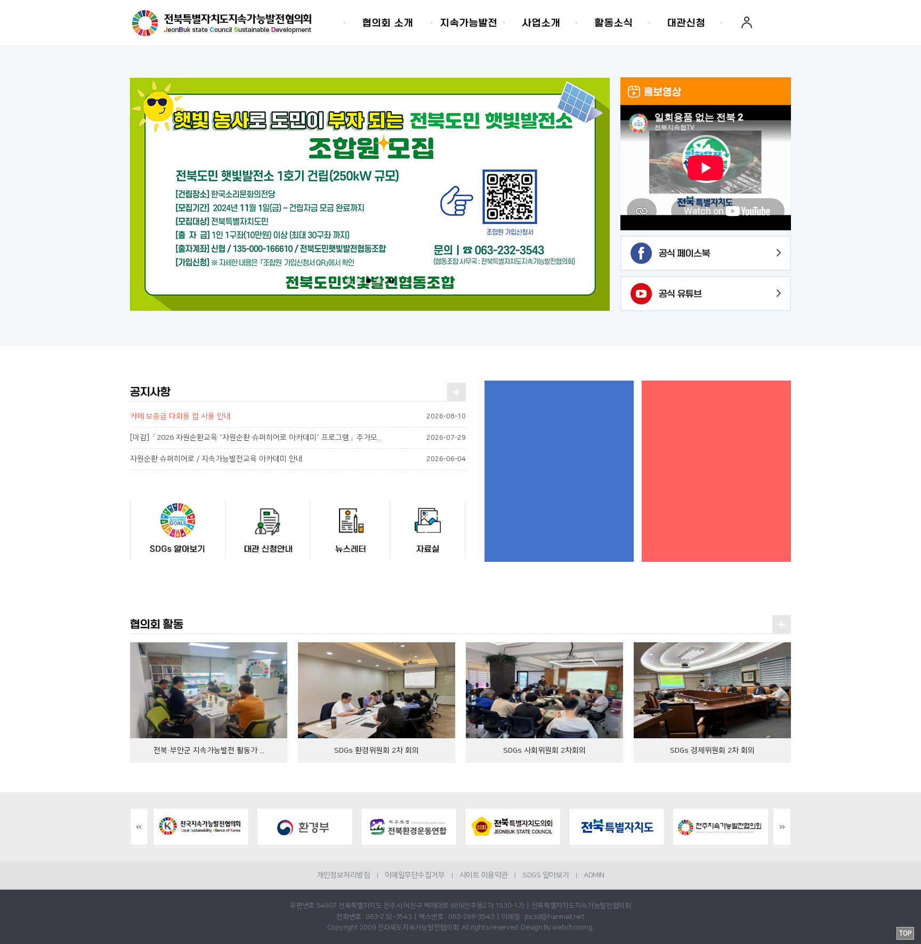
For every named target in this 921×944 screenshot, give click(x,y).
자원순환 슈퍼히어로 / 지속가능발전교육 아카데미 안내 (216, 459)
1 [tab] (348, 280)
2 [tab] (358, 280)
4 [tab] (378, 280)
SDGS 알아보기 (545, 875)
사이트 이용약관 (483, 875)
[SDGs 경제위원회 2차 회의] (712, 690)
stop (391, 280)
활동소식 (614, 23)
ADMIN (594, 875)
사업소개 (541, 23)
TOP (905, 933)
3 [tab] (368, 280)
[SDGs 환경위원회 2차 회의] (376, 690)
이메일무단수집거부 (415, 875)
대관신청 (686, 23)
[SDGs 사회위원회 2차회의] (544, 690)
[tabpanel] (370, 194)
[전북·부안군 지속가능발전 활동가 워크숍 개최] (208, 690)
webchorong (572, 927)
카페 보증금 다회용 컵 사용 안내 (180, 416)
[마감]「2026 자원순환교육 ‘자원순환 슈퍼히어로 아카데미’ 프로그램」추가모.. (255, 437)
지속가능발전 (469, 23)
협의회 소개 (388, 23)
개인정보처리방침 (343, 875)
